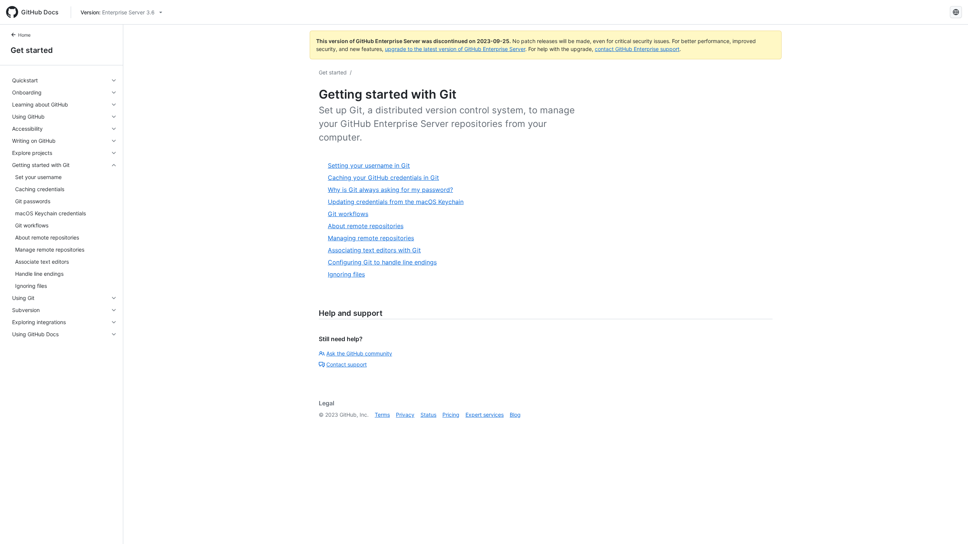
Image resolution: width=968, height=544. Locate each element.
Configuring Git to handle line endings (382, 262)
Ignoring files (346, 274)
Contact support (346, 364)
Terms (382, 414)
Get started (32, 50)
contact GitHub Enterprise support (637, 49)
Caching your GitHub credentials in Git (383, 177)
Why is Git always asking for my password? (390, 189)
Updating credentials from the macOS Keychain (396, 202)
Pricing (450, 414)
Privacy (405, 414)
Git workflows (348, 214)
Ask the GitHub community (359, 353)
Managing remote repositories (371, 238)
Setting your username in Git (369, 165)
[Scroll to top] (951, 527)
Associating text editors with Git (374, 250)
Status (428, 414)
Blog (515, 414)
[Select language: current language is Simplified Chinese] (956, 12)
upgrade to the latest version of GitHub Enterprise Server (455, 49)
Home (24, 35)
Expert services (484, 414)
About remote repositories (365, 226)
